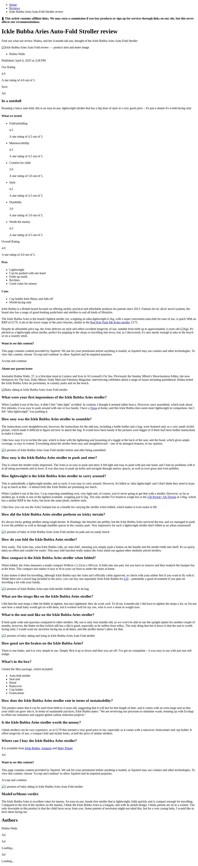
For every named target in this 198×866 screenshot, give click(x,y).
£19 (126, 578)
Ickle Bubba (32, 748)
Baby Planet (65, 748)
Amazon (46, 748)
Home (13, 4)
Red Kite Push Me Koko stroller (110, 322)
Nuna (93, 408)
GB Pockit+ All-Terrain (161, 497)
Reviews (14, 8)
